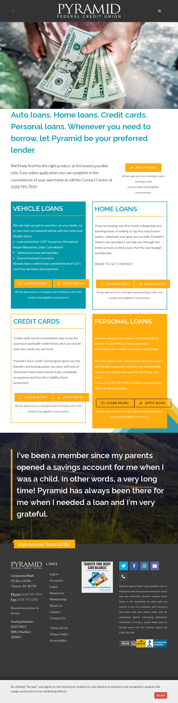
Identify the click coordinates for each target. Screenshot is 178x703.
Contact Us (57, 618)
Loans (54, 586)
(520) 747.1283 (28, 599)
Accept (161, 695)
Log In (54, 574)
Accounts (56, 580)
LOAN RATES (154, 284)
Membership (58, 599)
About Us (56, 605)
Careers (55, 612)
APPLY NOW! (146, 167)
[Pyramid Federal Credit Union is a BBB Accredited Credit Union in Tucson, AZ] (156, 643)
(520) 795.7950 (31, 594)
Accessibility (58, 640)
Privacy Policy (59, 634)
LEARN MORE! (35, 283)
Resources (57, 593)
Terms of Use (59, 628)
